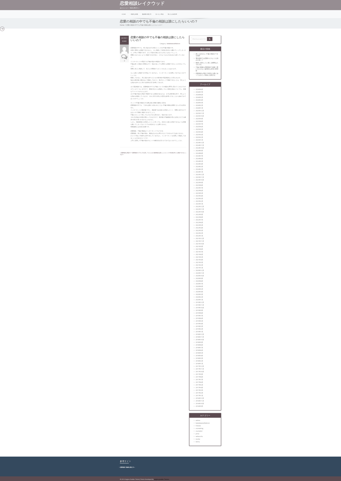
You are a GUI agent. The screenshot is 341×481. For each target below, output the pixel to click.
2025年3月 (199, 135)
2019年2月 (199, 329)
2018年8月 (199, 345)
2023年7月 (199, 188)
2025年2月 (199, 137)
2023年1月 (199, 204)
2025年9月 (199, 119)
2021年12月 (200, 238)
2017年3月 (199, 390)
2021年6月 (199, 254)
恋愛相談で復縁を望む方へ (127, 467)
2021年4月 (199, 260)
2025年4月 (199, 132)
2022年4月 (199, 228)
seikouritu (199, 436)
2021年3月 (199, 262)
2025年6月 (199, 127)
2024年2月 (199, 169)
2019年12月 (200, 302)
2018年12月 (200, 334)
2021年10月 (200, 244)
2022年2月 (199, 233)
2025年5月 (199, 129)
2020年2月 (199, 297)
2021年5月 (199, 257)
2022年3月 (199, 230)
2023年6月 (199, 190)
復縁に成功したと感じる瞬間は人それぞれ (207, 63)
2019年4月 (199, 324)
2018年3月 (199, 358)
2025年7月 (199, 124)
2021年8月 (199, 249)
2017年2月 (199, 393)
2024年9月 (199, 150)
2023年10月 (200, 180)
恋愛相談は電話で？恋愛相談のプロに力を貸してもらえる (137, 153)
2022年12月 (200, 206)
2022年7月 (199, 220)
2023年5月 (199, 193)
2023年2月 (199, 201)
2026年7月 (199, 92)
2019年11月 (200, 305)
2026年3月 (199, 103)
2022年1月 (199, 236)
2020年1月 (199, 300)
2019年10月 (200, 308)
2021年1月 (199, 268)
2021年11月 (200, 241)
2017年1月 (199, 395)
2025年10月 (200, 116)
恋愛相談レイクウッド (142, 3)
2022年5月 (199, 225)
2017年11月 (200, 369)
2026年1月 (199, 108)
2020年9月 (199, 278)
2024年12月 (200, 143)
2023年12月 (200, 174)
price (197, 434)
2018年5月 (199, 353)
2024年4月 (199, 164)
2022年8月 (199, 217)
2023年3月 (199, 198)
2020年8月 (199, 281)
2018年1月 (199, 363)
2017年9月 (199, 374)
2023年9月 (199, 182)
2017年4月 (199, 387)
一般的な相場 (134, 14)
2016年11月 (200, 401)
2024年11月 (200, 145)
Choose (198, 426)
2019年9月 (199, 310)
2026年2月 (199, 105)
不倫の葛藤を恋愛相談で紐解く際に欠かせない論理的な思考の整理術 (207, 69)
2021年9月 (199, 246)
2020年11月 (200, 273)
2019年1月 (199, 332)
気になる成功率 (172, 14)
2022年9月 (199, 214)
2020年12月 (200, 270)
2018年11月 (200, 337)
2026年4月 (199, 100)
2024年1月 (199, 172)
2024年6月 (199, 158)
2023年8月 (199, 185)
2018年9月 (199, 342)
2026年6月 (199, 95)
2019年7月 (199, 316)
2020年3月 (199, 294)
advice (198, 420)
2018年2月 (199, 361)
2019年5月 (199, 321)
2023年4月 (199, 196)
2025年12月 (200, 111)
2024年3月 (199, 166)
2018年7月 (199, 348)
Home (124, 14)
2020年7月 (199, 284)
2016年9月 (199, 406)
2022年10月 (200, 212)
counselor (199, 431)
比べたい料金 (160, 14)
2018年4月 (199, 355)
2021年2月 (199, 265)
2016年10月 (200, 403)
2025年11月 (200, 113)
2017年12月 (200, 366)
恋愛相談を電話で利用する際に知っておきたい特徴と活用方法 (207, 74)
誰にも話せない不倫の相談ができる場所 (207, 55)
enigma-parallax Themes (161, 479)
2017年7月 (199, 379)
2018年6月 (199, 350)
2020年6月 (199, 286)
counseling (199, 428)
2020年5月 (199, 289)
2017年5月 (199, 385)
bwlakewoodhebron (173, 44)
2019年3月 (199, 326)
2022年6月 (199, 222)
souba (198, 439)
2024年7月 (199, 156)
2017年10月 (200, 371)
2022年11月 (200, 209)
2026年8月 (199, 89)
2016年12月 (200, 398)
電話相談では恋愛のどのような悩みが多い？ (207, 59)
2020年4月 (199, 292)
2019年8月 (199, 313)
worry (198, 442)
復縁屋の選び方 (146, 14)
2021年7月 (199, 252)
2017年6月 (199, 382)
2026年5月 (199, 97)
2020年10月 (200, 276)
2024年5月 (199, 161)
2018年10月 (200, 340)
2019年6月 (199, 318)
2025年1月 (199, 140)
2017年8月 (199, 377)
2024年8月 (199, 153)
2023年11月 (200, 177)
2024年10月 (200, 148)
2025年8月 (199, 121)
